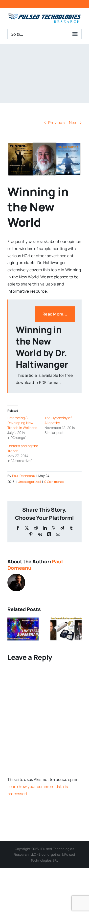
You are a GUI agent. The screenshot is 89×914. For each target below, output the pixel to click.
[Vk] (40, 534)
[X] (27, 528)
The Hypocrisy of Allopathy (58, 420)
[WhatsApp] (53, 528)
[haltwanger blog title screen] (44, 159)
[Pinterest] (31, 534)
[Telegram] (62, 528)
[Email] (58, 534)
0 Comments (54, 481)
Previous (56, 122)
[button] (11, 629)
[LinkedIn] (45, 528)
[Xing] (49, 534)
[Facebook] (18, 528)
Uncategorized (29, 481)
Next (73, 122)
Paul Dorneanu (23, 475)
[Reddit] (36, 528)
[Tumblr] (71, 528)
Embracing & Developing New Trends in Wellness (22, 422)
